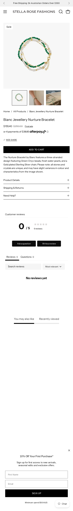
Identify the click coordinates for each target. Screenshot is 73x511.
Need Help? (9, 195)
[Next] (68, 3)
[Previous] (4, 3)
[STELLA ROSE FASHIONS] (34, 11)
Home (6, 111)
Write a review (49, 243)
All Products (19, 111)
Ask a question (24, 243)
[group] (36, 3)
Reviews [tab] (12, 256)
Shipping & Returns (13, 187)
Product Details (11, 180)
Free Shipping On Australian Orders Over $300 (36, 3)
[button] (60, 11)
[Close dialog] (69, 450)
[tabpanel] (36, 289)
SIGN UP (36, 493)
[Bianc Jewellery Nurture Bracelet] (19, 97)
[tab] (27, 257)
